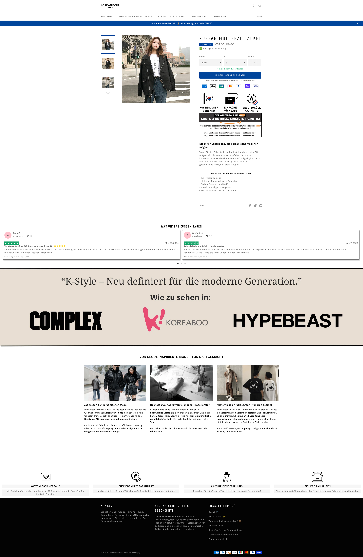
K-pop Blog (220, 16)
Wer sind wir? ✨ (217, 516)
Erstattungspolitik (217, 539)
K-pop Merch (199, 16)
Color (202, 56)
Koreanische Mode (115, 552)
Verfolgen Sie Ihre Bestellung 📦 (224, 521)
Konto (259, 16)
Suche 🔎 (213, 511)
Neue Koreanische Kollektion (135, 16)
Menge (251, 56)
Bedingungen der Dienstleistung (225, 530)
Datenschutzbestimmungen (223, 534)
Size (226, 56)
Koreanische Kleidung (171, 16)
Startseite (106, 16)
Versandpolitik (215, 525)
